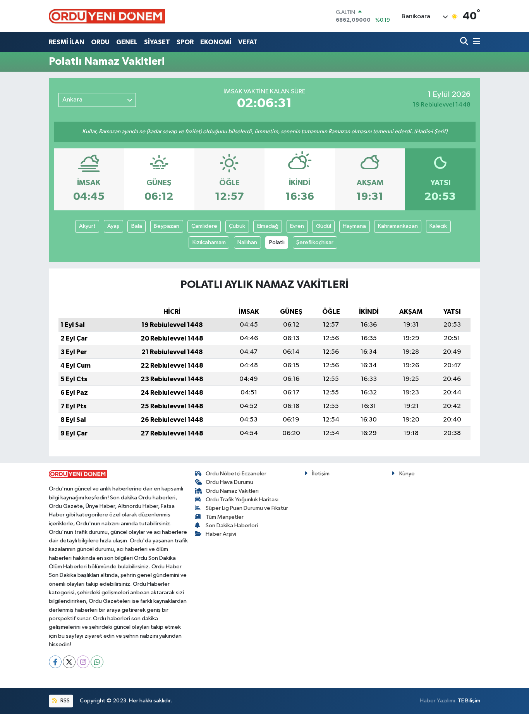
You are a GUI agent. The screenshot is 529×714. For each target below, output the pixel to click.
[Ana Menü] (475, 42)
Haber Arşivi (221, 534)
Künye (407, 474)
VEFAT (248, 42)
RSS (64, 701)
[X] (69, 662)
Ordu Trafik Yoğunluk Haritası (242, 499)
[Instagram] (83, 662)
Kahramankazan (398, 226)
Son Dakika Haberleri (232, 525)
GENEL (126, 42)
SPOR (185, 42)
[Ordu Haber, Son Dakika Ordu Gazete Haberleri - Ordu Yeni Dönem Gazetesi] (107, 16)
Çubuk (237, 226)
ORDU (100, 42)
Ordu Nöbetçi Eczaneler (236, 474)
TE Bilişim (469, 701)
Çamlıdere (204, 226)
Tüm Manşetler (225, 517)
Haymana (354, 226)
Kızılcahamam (209, 242)
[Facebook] (55, 662)
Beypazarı (166, 226)
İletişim (321, 474)
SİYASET (157, 42)
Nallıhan (247, 242)
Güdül (323, 226)
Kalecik (438, 226)
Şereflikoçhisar (314, 242)
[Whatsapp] (97, 662)
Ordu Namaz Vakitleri (232, 491)
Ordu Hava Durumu (229, 482)
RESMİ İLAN (66, 42)
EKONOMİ (216, 42)
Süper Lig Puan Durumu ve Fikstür (247, 508)
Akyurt (87, 226)
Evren (297, 226)
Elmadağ (267, 226)
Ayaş (113, 226)
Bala (136, 226)
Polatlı (277, 242)
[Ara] (465, 42)
